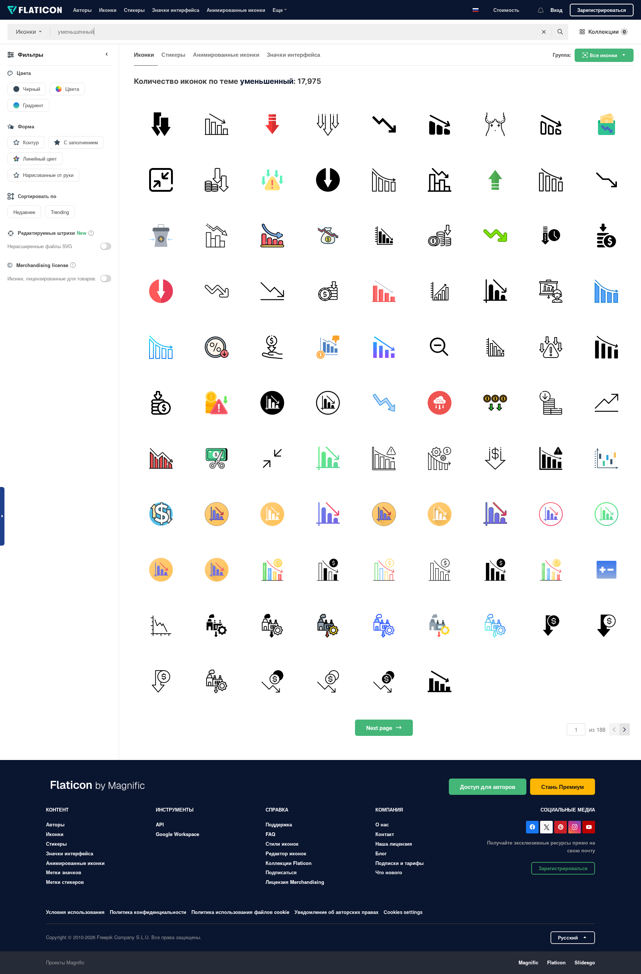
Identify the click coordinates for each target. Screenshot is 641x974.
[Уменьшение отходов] (160, 235)
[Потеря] (606, 235)
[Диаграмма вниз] (606, 179)
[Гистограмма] (439, 179)
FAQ (270, 834)
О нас (382, 824)
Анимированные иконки (236, 9)
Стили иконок (282, 843)
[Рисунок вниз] (551, 179)
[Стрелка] (272, 458)
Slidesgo (585, 962)
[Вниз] (160, 458)
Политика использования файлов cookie (240, 911)
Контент (57, 809)
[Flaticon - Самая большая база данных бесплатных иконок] (34, 10)
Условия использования (75, 911)
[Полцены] (216, 458)
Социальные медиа (567, 809)
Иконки (107, 9)
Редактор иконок (286, 853)
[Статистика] (383, 291)
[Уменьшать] (439, 402)
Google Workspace (177, 834)
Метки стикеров (65, 881)
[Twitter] (546, 827)
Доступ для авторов (487, 787)
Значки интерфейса (175, 9)
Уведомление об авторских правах (336, 911)
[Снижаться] (272, 124)
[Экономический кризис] (328, 235)
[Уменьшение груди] (495, 124)
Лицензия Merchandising (295, 881)
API (160, 824)
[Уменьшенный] (216, 625)
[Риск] (272, 179)
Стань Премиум (562, 787)
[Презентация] (551, 291)
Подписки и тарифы (399, 862)
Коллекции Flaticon (289, 862)
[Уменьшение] (383, 124)
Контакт (384, 834)
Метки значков (63, 872)
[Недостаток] (328, 347)
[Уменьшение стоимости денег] (439, 235)
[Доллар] (495, 458)
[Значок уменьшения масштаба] (439, 347)
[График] (216, 124)
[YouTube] (588, 827)
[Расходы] (272, 347)
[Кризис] (328, 124)
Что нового (388, 872)
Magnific (528, 962)
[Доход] (606, 124)
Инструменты (175, 809)
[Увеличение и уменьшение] (606, 458)
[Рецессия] (272, 235)
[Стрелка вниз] (160, 124)
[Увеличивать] (495, 179)
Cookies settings (403, 912)
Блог (381, 853)
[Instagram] (574, 827)
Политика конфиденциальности (148, 911)
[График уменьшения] (495, 291)
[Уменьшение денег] (216, 179)
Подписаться (281, 872)
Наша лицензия (393, 843)
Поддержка (279, 824)
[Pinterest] (560, 827)
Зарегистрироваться (601, 9)
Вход (556, 9)
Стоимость (506, 9)
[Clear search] (544, 32)
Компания (389, 809)
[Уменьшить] (439, 124)
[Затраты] (495, 402)
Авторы (82, 9)
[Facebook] (532, 827)
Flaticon (556, 962)
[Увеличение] (606, 402)
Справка (277, 809)
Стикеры (134, 9)
